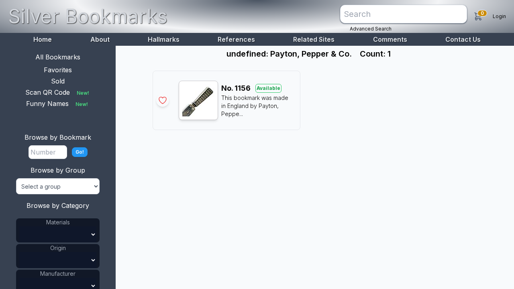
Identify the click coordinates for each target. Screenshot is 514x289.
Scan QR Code (57, 92)
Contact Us (463, 39)
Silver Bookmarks (87, 16)
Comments (390, 39)
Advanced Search (371, 29)
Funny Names (57, 104)
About (100, 39)
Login (499, 16)
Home (42, 39)
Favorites (58, 70)
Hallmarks (163, 39)
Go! (79, 152)
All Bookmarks (57, 57)
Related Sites (314, 39)
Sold (58, 81)
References (236, 39)
